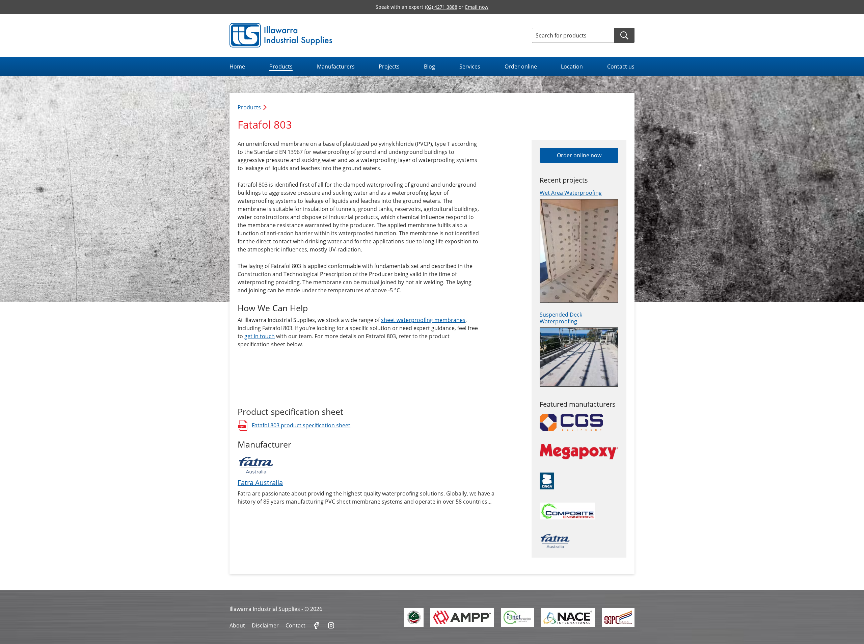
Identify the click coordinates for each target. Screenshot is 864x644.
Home (237, 66)
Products (281, 66)
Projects (389, 66)
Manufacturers (336, 66)
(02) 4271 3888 (441, 7)
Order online (521, 66)
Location (572, 66)
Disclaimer (265, 625)
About (237, 625)
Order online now (579, 155)
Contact (295, 625)
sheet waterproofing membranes (423, 320)
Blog (429, 66)
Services (469, 66)
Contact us (620, 66)
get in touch (259, 336)
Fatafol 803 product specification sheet (294, 426)
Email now (476, 7)
